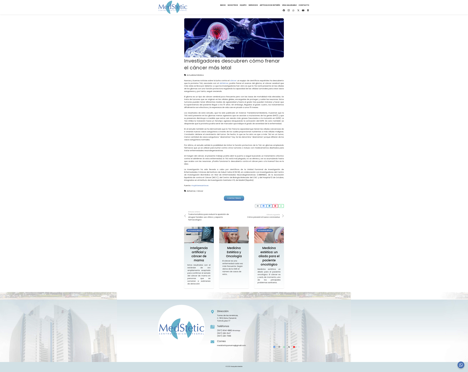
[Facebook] (284, 10)
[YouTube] (303, 10)
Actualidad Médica (195, 75)
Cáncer (199, 191)
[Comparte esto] (263, 206)
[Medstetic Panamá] (173, 7)
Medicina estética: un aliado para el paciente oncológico (269, 256)
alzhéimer (223, 83)
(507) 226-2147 (224, 333)
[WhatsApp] (293, 10)
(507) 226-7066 (224, 336)
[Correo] (213, 342)
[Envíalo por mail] (257, 206)
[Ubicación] (308, 10)
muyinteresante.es (200, 185)
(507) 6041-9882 (224, 330)
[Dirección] (213, 312)
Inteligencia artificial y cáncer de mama (199, 254)
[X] (298, 10)
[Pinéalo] (275, 206)
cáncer (233, 80)
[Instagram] (289, 10)
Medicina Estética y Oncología (234, 252)
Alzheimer (191, 191)
